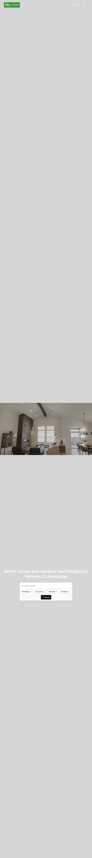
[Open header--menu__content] (84, 4)
